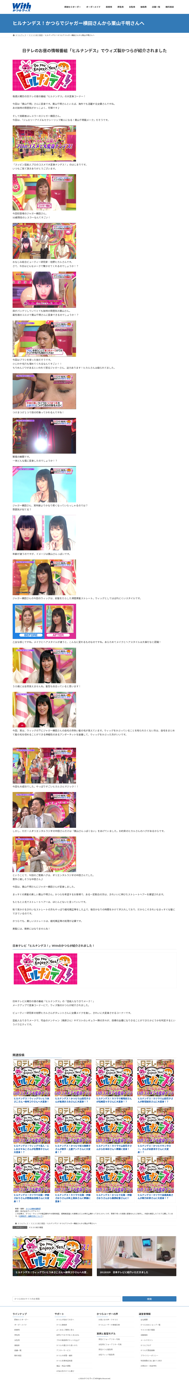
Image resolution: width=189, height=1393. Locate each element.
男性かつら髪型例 (105, 1349)
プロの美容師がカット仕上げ (67, 1340)
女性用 (17, 1340)
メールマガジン (147, 1340)
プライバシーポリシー (149, 1355)
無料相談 (17, 1355)
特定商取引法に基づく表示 (151, 1361)
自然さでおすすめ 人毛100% (67, 1335)
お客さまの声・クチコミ (108, 1319)
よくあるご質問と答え (65, 1330)
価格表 (17, 1345)
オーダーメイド (20, 1325)
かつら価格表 (61, 1325)
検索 (149, 1299)
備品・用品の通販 (63, 1366)
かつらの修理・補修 (64, 1355)
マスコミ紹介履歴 (36, 1227)
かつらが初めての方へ (65, 1319)
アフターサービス (63, 1350)
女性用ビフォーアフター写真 (110, 1344)
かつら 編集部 (33, 1209)
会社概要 (144, 1319)
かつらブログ (146, 1345)
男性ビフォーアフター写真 (109, 1339)
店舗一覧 (17, 1350)
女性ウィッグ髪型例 (106, 1355)
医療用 (17, 1330)
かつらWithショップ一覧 (150, 1325)
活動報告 (144, 1335)
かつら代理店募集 (148, 1350)
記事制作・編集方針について (30, 1216)
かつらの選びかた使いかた (67, 1345)
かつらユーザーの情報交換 (109, 1325)
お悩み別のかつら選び (65, 1371)
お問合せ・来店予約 (149, 1366)
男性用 (17, 1335)
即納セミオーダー (21, 1319)
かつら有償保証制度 (64, 1361)
